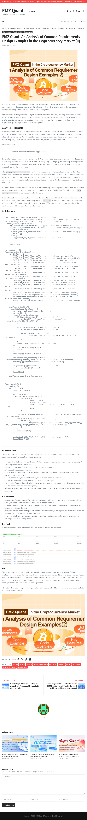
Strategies (11, 28)
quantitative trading (9, 667)
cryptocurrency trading (41, 664)
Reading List (17, 32)
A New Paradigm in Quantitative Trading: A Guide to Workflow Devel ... (15, 755)
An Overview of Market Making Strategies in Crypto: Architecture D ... (70, 755)
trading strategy (22, 667)
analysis (15, 664)
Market (68, 664)
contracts (29, 664)
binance (22, 664)
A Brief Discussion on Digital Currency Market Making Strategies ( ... (42, 755)
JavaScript (61, 664)
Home (4, 28)
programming (76, 664)
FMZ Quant (13, 10)
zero (43, 717)
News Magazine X (57, 816)
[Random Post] (78, 21)
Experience (7, 32)
